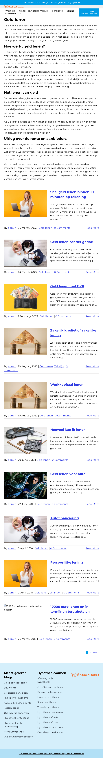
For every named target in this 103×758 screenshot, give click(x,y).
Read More (92, 227)
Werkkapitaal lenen (67, 385)
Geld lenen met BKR (67, 286)
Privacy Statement (54, 753)
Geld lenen (45, 227)
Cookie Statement (74, 753)
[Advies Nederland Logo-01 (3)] (14, 6)
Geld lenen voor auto (68, 474)
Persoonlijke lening (66, 562)
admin (12, 227)
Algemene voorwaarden (31, 753)
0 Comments (62, 227)
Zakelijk (59, 366)
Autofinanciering (64, 518)
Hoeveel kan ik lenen (68, 430)
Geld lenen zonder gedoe (71, 242)
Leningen (55, 592)
